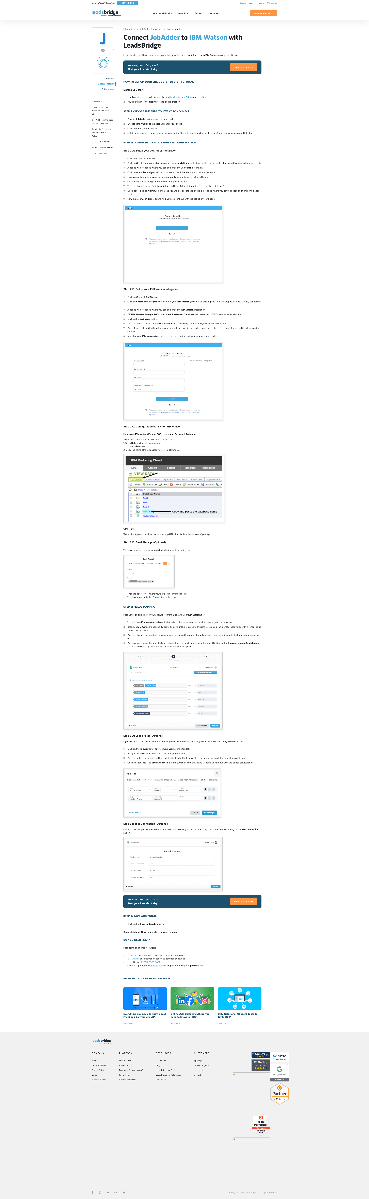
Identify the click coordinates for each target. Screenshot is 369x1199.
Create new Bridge (183, 97)
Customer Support (247, 2)
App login (198, 1060)
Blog (158, 1065)
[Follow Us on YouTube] (115, 1192)
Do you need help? (100, 153)
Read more (128, 1023)
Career (95, 1074)
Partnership (161, 1079)
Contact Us (272, 2)
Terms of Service (99, 1065)
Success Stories (99, 1079)
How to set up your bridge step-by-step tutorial (100, 111)
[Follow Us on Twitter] (124, 1192)
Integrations (182, 13)
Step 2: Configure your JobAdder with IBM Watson (101, 132)
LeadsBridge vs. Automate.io (168, 1074)
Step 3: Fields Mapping (102, 141)
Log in (261, 2)
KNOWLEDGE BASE (150, 962)
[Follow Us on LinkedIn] (108, 1192)
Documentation (106, 83)
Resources (213, 13)
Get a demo (161, 1060)
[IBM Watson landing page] (103, 62)
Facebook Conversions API (131, 1070)
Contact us (199, 1074)
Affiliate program (201, 1065)
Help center (199, 1070)
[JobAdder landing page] (103, 38)
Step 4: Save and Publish (102, 147)
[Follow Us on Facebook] (92, 1192)
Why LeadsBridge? (161, 13)
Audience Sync (126, 1065)
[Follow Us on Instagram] (100, 1192)
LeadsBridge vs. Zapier (166, 1070)
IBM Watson (133, 958)
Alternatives (108, 89)
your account (155, 965)
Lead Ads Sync (125, 1060)
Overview (109, 78)
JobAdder (132, 955)
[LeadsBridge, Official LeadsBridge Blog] (106, 13)
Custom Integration (127, 1079)
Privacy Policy (98, 1070)
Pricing (198, 13)
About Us (96, 1060)
